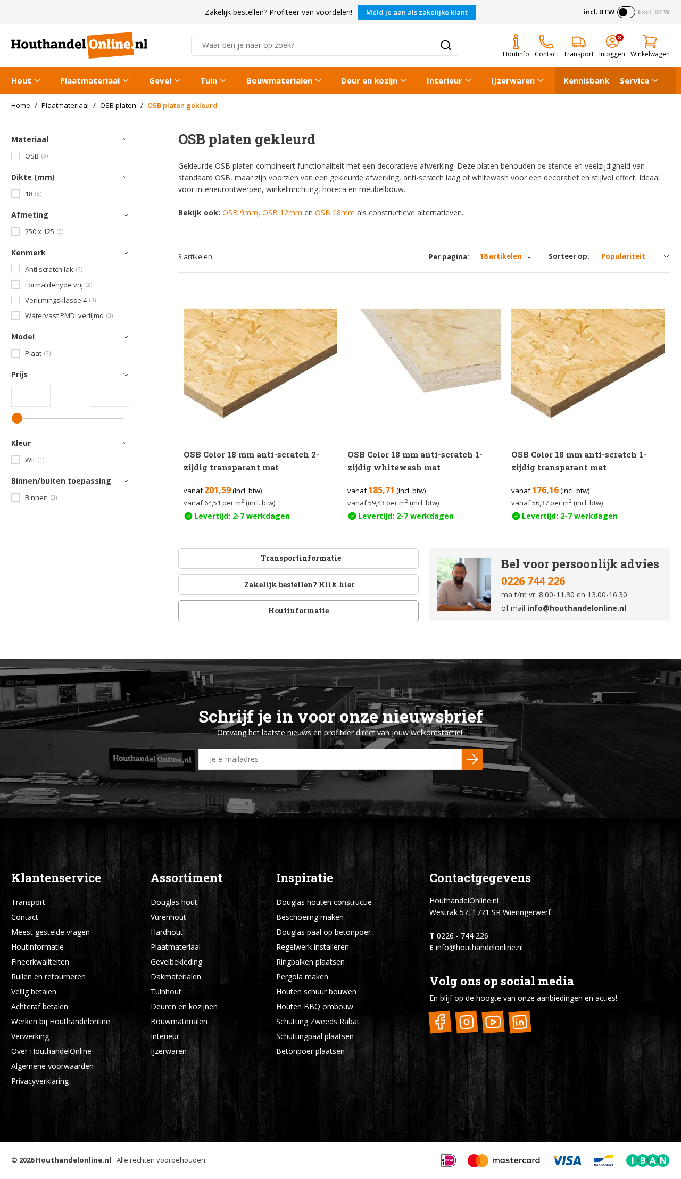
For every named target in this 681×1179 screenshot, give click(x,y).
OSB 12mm (282, 212)
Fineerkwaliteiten (40, 962)
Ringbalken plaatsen (310, 962)
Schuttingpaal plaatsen (315, 1036)
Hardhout (167, 932)
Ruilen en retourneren (48, 977)
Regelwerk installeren (312, 947)
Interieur (444, 80)
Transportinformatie (301, 558)
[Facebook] (440, 1021)
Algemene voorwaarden (52, 1066)
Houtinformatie (298, 610)
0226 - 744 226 (462, 936)
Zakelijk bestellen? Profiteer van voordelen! (278, 12)
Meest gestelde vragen (50, 932)
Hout (21, 80)
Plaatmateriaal (90, 80)
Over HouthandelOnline (51, 1051)
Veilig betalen (33, 991)
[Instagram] (466, 1021)
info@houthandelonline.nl (576, 608)
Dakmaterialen (176, 977)
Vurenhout (168, 917)
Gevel (160, 80)
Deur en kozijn (369, 80)
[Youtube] (493, 1021)
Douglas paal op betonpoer (323, 932)
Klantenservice (56, 877)
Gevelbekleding (176, 962)
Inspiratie (304, 877)
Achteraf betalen (39, 1006)
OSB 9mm (240, 212)
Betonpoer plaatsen (310, 1051)
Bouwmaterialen (279, 80)
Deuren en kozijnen (184, 1006)
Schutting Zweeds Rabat (318, 1021)
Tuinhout (166, 991)
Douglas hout (174, 902)
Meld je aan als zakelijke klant (417, 12)
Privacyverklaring (40, 1081)
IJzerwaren (513, 80)
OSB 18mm (335, 212)
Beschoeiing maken (310, 917)
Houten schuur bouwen (316, 991)
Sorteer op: (569, 256)
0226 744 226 (533, 581)
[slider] (17, 418)
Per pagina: (449, 257)
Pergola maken (302, 977)
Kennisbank (586, 80)
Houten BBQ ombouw (314, 1006)
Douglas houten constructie (324, 902)
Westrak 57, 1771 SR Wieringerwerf (490, 912)
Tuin (208, 80)
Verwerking (30, 1036)
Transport (28, 902)
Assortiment (186, 877)
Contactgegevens (480, 877)
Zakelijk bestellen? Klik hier (299, 584)
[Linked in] (520, 1021)
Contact (24, 917)
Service (634, 80)
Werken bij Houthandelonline (60, 1021)
